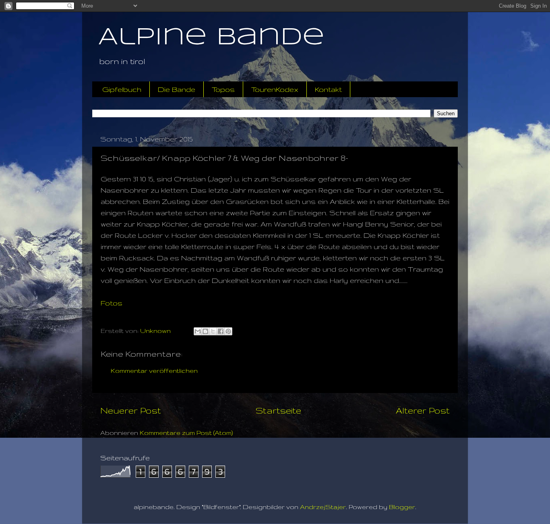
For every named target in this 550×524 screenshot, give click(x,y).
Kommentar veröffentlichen (154, 370)
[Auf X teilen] (213, 331)
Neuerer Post (130, 410)
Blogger (402, 506)
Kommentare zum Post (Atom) (186, 432)
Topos (223, 89)
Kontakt (328, 89)
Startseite (278, 410)
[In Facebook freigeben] (221, 331)
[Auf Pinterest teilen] (228, 331)
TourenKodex (274, 89)
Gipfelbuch (121, 89)
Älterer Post (423, 410)
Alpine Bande (211, 37)
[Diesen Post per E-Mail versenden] (198, 331)
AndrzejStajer (323, 506)
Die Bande (176, 89)
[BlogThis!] (205, 331)
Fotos (111, 303)
